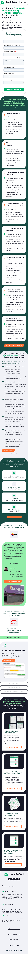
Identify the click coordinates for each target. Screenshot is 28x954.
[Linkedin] (18, 879)
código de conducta (14, 929)
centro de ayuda (14, 945)
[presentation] (11, 453)
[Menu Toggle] (21, 2)
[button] (3, 535)
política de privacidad (14, 934)
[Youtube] (9, 879)
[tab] (14, 637)
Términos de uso (14, 939)
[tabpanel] (14, 406)
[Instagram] (15, 879)
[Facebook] (12, 879)
